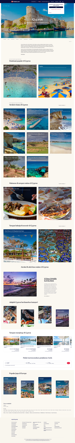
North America (48, 412)
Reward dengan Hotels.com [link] (58, 427)
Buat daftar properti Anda (45, 1)
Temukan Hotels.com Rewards (56, 9)
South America (54, 412)
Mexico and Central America (35, 412)
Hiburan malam (26, 39)
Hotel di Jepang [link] (13, 427)
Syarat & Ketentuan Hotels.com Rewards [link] (48, 430)
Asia (7, 412)
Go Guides (4, 39)
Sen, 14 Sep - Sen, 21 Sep (31, 363)
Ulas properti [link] (24, 427)
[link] (56, 12)
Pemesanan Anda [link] (24, 423)
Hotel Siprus (30, 39)
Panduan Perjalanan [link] (57, 426)
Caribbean (27, 412)
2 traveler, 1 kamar (51, 363)
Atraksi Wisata (12, 39)
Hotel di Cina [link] (13, 433)
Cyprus (8, 39)
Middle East (43, 412)
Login (63, 1)
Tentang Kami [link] (56, 423)
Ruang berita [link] (34, 425)
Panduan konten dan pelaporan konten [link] (48, 428)
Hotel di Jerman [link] (13, 430)
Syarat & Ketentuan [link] (46, 423)
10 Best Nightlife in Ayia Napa (50, 280)
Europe (4, 408)
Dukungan (52, 1)
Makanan (17, 39)
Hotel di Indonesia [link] (13, 423)
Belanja (21, 39)
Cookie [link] (45, 426)
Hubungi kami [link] (24, 426)
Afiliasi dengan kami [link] (35, 424)
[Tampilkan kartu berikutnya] (71, 344)
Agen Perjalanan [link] (35, 428)
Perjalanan (56, 1)
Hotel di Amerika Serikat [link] (14, 426)
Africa (4, 412)
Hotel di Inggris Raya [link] (14, 434)
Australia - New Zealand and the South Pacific (17, 412)
